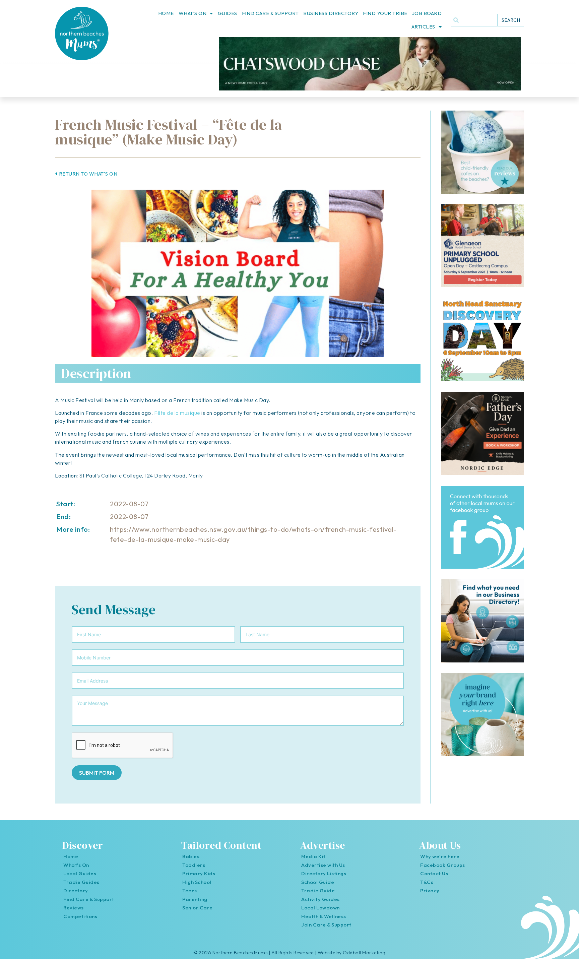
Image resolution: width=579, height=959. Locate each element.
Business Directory (330, 13)
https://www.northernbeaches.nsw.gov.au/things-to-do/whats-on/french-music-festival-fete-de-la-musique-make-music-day (253, 534)
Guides (227, 13)
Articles (423, 26)
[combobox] (474, 20)
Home (166, 13)
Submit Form (96, 772)
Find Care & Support (270, 13)
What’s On (193, 13)
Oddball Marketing (364, 953)
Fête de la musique (177, 412)
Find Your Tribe (385, 13)
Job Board (427, 13)
